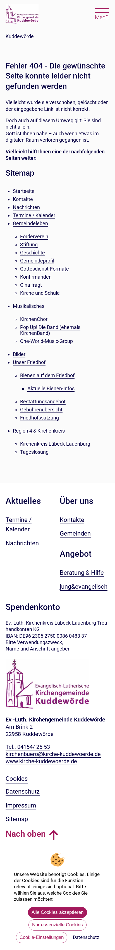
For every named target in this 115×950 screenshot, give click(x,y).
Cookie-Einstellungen (42, 937)
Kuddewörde (20, 36)
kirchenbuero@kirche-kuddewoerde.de (53, 754)
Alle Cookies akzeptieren (57, 912)
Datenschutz (86, 937)
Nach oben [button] (26, 834)
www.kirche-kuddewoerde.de (41, 761)
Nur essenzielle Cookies (57, 924)
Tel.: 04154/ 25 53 (28, 746)
